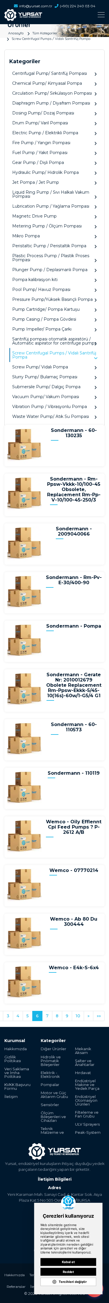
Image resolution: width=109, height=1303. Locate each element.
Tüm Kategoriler (45, 33)
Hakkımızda (15, 1049)
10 (78, 1015)
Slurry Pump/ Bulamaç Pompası (44, 376)
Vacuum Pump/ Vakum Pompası (45, 396)
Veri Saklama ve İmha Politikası (16, 1072)
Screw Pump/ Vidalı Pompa (40, 367)
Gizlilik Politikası (12, 1059)
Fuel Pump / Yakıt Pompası (39, 152)
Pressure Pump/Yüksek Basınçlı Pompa (52, 299)
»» (99, 1015)
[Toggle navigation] (54, 14)
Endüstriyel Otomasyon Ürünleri (86, 1100)
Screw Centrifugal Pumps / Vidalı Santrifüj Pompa (51, 38)
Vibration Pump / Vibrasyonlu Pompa (49, 406)
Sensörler (50, 1105)
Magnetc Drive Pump (34, 216)
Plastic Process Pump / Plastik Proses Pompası (50, 257)
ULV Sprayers (87, 1124)
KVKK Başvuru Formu (17, 1086)
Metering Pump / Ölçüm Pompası (47, 226)
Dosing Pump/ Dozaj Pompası (43, 113)
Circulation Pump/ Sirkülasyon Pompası (52, 93)
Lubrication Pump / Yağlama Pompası (50, 206)
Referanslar (16, 1286)
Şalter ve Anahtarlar (84, 1063)
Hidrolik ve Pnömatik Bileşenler (51, 1061)
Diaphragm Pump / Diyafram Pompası (51, 103)
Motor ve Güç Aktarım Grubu (54, 1095)
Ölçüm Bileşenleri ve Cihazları (53, 1116)
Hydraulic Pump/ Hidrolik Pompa (45, 172)
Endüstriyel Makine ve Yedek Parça (87, 1084)
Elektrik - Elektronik (50, 1074)
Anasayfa (16, 33)
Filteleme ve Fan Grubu (87, 1114)
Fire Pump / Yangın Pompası (41, 142)
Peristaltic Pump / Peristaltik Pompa (49, 245)
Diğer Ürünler (53, 1049)
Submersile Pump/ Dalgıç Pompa (46, 386)
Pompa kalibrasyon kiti (35, 279)
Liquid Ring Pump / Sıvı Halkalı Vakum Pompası (50, 194)
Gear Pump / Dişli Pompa (38, 162)
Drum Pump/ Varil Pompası (40, 123)
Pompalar (74, 33)
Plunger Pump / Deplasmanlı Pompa (49, 269)
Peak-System (88, 1132)
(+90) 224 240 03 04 (77, 6)
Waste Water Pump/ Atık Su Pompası (50, 416)
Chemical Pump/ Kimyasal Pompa (47, 83)
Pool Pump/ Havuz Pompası (41, 289)
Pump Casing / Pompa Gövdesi (44, 319)
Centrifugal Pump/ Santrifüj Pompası (49, 73)
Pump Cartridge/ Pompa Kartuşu (46, 309)
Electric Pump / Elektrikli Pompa (45, 132)
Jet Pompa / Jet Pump (35, 182)
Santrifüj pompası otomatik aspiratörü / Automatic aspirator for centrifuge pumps (54, 341)
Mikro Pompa (26, 236)
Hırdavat (83, 1073)
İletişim (11, 1097)
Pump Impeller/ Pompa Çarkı (42, 329)
